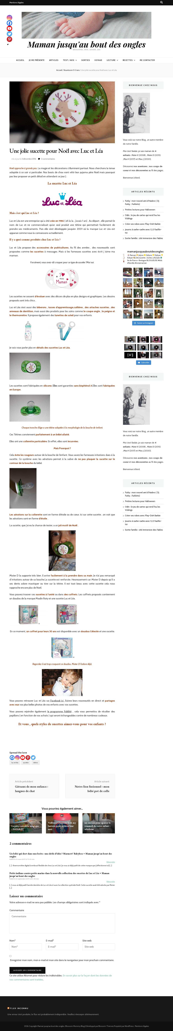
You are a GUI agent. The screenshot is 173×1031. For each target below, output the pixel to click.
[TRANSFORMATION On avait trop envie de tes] (138, 272)
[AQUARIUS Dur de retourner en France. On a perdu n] (138, 282)
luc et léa (14, 763)
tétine (35, 763)
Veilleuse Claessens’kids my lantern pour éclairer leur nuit (62, 826)
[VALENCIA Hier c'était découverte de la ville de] (127, 314)
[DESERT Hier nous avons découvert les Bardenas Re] (159, 282)
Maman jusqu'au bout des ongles (86, 44)
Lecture (111, 60)
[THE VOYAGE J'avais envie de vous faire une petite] (127, 282)
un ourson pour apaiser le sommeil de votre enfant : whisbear (97, 826)
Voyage (98, 60)
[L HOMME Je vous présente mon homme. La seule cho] (138, 303)
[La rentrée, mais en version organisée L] (127, 272)
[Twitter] (33, 757)
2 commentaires (48, 159)
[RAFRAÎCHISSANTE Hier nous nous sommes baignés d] (138, 314)
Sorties (85, 60)
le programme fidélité (59, 711)
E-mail (50, 940)
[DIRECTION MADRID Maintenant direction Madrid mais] (148, 303)
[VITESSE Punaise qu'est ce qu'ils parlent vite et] (127, 293)
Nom (12, 940)
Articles (53, 60)
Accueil (20, 60)
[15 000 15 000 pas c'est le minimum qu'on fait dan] (159, 303)
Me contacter (147, 60)
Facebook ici (56, 700)
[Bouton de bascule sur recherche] (161, 2)
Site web (87, 940)
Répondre (111, 862)
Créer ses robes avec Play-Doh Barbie (142, 224)
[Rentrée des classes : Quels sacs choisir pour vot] (159, 272)
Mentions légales (16, 2)
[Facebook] (12, 757)
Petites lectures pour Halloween (140, 209)
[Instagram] (17, 757)
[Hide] (8, 44)
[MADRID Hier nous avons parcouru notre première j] (159, 293)
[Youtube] (22, 757)
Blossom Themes (106, 1026)
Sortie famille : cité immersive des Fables (144, 238)
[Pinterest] (28, 757)
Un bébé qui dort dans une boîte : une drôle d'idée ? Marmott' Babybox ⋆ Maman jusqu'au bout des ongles (60, 855)
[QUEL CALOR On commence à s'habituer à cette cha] (159, 314)
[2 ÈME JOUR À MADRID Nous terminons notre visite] (138, 293)
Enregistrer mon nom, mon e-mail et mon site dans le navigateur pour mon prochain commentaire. (62, 960)
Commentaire (16, 910)
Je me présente (37, 60)
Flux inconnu (19, 1008)
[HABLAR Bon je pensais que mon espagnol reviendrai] (127, 303)
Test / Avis (68, 60)
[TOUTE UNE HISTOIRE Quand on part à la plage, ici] (148, 314)
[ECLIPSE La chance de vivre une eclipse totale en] (148, 293)
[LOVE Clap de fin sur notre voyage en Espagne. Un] (148, 282)
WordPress (129, 1026)
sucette (26, 763)
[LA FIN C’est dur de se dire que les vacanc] (148, 272)
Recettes (128, 60)
